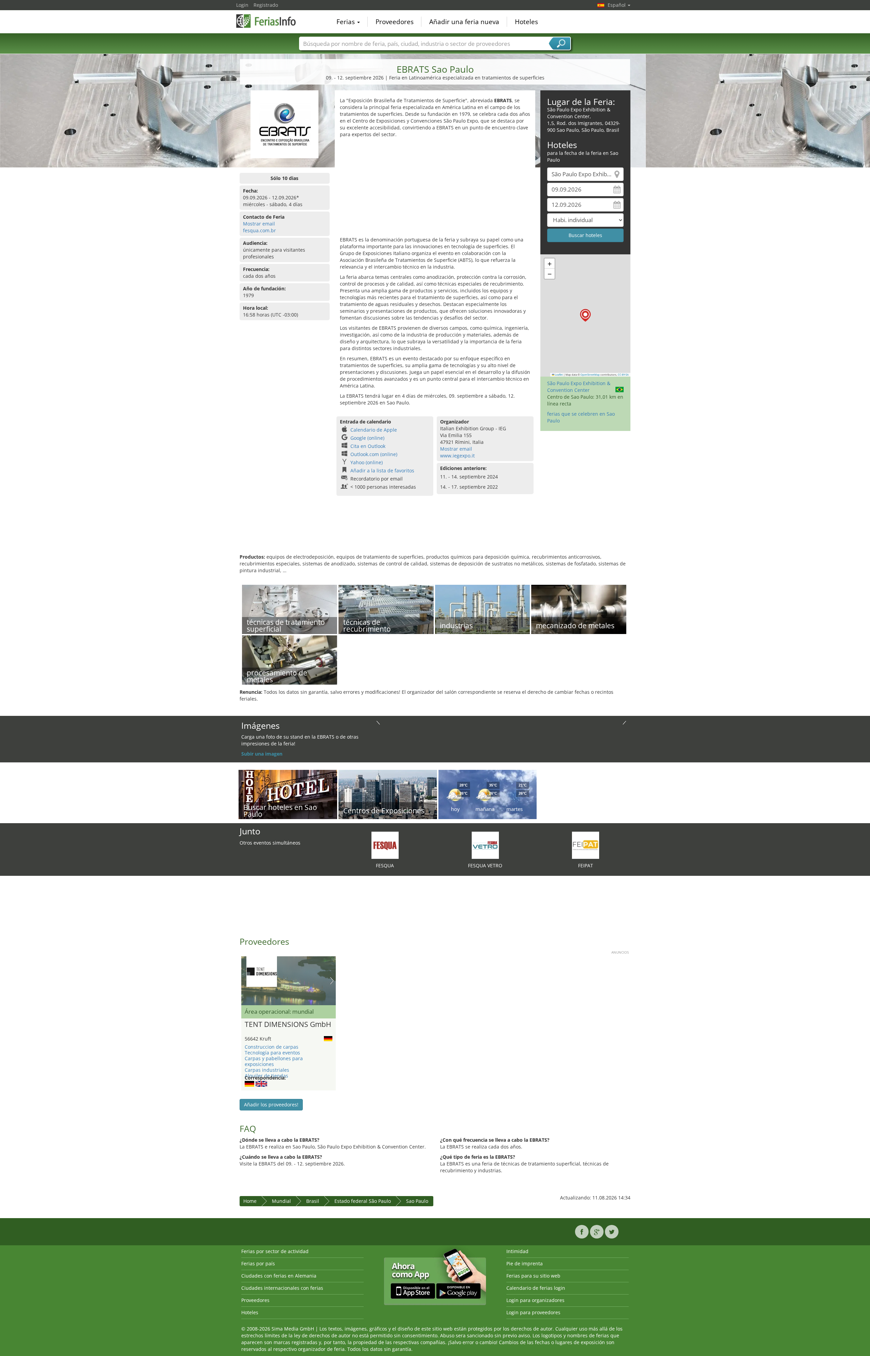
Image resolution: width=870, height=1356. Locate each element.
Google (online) (367, 438)
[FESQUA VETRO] (485, 845)
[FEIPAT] (585, 845)
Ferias (346, 21)
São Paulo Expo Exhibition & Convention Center (578, 386)
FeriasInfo (270, 21)
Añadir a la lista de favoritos (382, 470)
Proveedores (395, 21)
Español (617, 5)
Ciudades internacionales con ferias (282, 1288)
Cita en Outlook (367, 446)
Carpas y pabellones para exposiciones (274, 1061)
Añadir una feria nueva (464, 21)
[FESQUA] (385, 845)
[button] (585, 315)
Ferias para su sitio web (533, 1275)
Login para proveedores (533, 1312)
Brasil (312, 1201)
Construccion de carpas (271, 1047)
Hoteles (526, 21)
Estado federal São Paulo (362, 1201)
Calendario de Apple (373, 430)
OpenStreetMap (590, 374)
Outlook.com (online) (373, 454)
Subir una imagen (261, 754)
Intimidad (517, 1251)
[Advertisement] (435, 188)
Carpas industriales (267, 1070)
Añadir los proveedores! (271, 1104)
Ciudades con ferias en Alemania (278, 1275)
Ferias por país (258, 1263)
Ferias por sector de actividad (275, 1251)
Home (250, 1201)
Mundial (281, 1201)
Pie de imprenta (524, 1263)
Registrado (266, 5)
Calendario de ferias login (535, 1288)
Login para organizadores (535, 1300)
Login (242, 5)
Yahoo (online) (366, 462)
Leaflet (558, 374)
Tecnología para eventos (272, 1052)
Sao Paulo (417, 1201)
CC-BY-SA (623, 374)
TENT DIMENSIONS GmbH (288, 1024)
